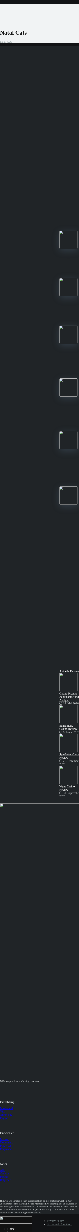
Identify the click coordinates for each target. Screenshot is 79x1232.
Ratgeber (5, 1180)
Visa (2, 1111)
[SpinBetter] (68, 395)
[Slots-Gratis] (16, 1222)
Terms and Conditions (59, 1224)
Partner (4, 1176)
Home (11, 1228)
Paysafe (4, 1118)
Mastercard (6, 1108)
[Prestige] (68, 247)
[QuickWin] (68, 503)
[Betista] (68, 448)
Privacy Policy (55, 1220)
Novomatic (6, 1142)
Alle (2, 1170)
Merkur (4, 1139)
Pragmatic (6, 1149)
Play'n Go (6, 1145)
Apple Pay (6, 1114)
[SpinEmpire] (68, 342)
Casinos (4, 1173)
